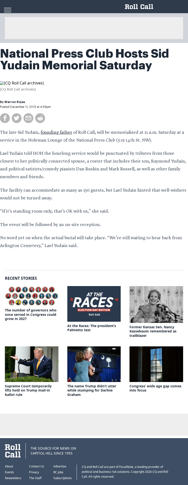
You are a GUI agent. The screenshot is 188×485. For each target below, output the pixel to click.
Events (9, 472)
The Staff (35, 478)
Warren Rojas (14, 102)
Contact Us (36, 466)
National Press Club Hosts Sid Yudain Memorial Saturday (84, 59)
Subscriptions (62, 478)
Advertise (59, 466)
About (9, 466)
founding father (56, 132)
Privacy (34, 472)
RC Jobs (58, 472)
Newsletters (13, 478)
